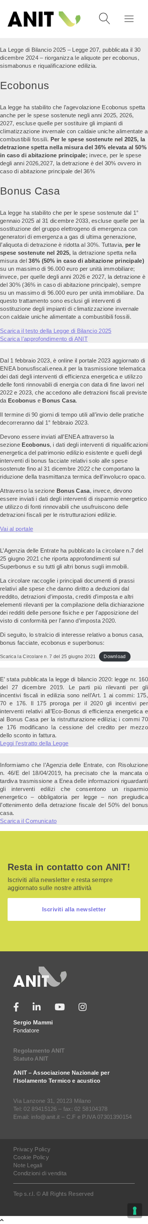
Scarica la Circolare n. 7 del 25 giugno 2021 (48, 656)
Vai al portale (16, 529)
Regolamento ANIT (39, 1050)
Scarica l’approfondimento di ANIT (44, 339)
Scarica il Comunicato (28, 821)
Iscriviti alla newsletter (74, 909)
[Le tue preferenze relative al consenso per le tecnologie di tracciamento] (135, 1210)
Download (115, 656)
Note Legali (27, 1165)
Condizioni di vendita (39, 1173)
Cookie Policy (31, 1157)
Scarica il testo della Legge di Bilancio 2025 (56, 331)
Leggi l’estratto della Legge (34, 743)
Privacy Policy (31, 1149)
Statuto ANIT (31, 1058)
